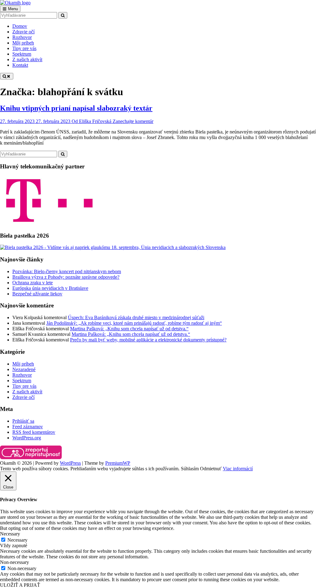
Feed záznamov (27, 426)
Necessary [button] (10, 533)
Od (91, 121)
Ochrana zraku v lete (32, 282)
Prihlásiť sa (23, 421)
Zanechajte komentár (133, 121)
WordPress (70, 463)
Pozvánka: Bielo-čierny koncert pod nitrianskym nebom (66, 271)
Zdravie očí (23, 397)
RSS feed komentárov (33, 432)
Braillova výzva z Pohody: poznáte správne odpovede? (65, 277)
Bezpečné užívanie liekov (37, 293)
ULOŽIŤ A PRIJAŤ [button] (20, 585)
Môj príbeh (23, 363)
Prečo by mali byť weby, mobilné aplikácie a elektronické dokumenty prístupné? (148, 339)
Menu (13, 8)
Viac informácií (238, 468)
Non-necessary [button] (14, 562)
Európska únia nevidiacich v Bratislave (50, 288)
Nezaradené (23, 369)
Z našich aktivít (27, 391)
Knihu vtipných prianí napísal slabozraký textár (76, 108)
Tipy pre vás (24, 386)
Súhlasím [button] (190, 468)
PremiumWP (117, 463)
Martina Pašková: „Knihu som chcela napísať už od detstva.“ (129, 328)
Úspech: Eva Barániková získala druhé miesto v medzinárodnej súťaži (136, 317)
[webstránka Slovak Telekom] (49, 223)
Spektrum (21, 380)
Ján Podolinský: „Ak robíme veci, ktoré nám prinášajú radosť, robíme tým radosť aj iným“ (134, 323)
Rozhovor (22, 375)
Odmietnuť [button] (211, 468)
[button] (31, 452)
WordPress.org (26, 437)
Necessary (17, 540)
